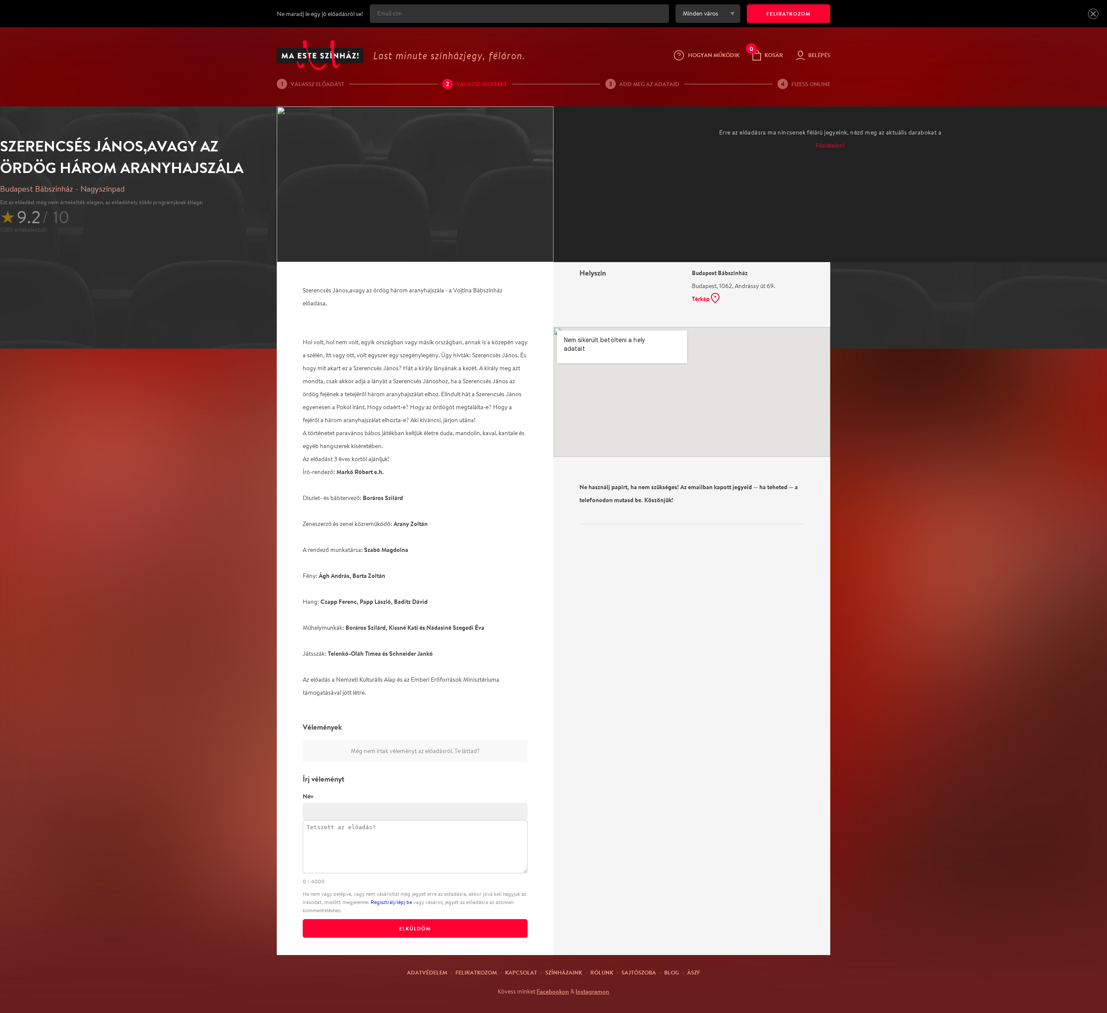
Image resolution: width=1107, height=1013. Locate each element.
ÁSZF (693, 972)
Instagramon (592, 991)
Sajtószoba (638, 972)
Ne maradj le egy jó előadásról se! (320, 14)
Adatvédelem (427, 972)
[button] (1093, 14)
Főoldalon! (830, 145)
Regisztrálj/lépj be (391, 902)
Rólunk (601, 972)
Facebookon (553, 991)
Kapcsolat (521, 972)
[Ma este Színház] (320, 55)
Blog (671, 972)
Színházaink (563, 972)
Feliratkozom (476, 972)
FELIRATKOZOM (788, 13)
